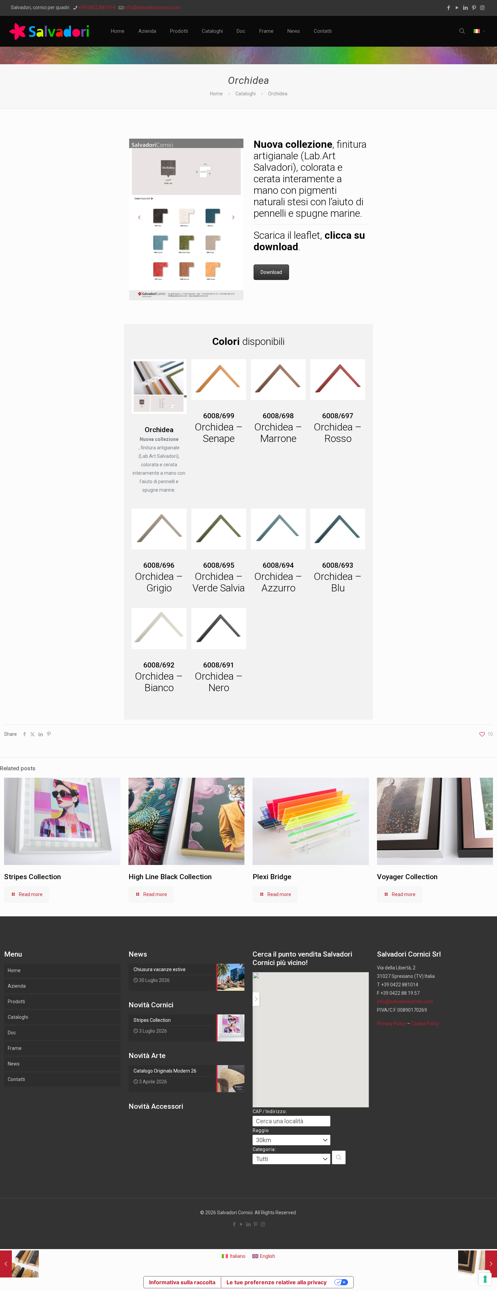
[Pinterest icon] (473, 8)
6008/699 (218, 416)
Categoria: (264, 1149)
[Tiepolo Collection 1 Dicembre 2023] (477, 1263)
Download (271, 272)
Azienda (17, 986)
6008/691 (218, 665)
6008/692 (158, 665)
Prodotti (16, 1001)
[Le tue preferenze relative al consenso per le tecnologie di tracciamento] (485, 1279)
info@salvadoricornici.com (152, 7)
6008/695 (218, 565)
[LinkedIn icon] (465, 8)
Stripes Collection (32, 877)
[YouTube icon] (456, 8)
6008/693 (337, 565)
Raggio (261, 1130)
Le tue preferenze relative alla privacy (277, 1282)
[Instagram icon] (482, 8)
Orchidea (159, 430)
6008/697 (337, 416)
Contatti (16, 1079)
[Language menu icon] (479, 31)
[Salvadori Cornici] (50, 31)
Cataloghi (245, 93)
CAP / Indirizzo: (270, 1111)
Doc (12, 1032)
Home (216, 93)
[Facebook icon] (448, 8)
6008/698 (278, 416)
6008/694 (278, 565)
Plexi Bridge (272, 877)
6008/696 (158, 565)
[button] (339, 1157)
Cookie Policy (425, 1023)
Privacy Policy (391, 1023)
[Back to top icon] (464, 1277)
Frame (15, 1048)
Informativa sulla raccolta (182, 1282)
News (14, 1063)
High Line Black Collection (170, 877)
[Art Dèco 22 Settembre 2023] (19, 1263)
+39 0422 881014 (96, 7)
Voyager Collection (407, 877)
